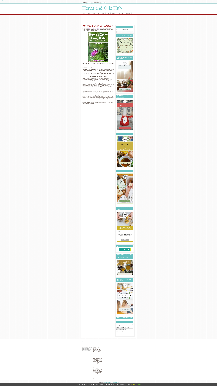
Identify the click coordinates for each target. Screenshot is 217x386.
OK (139, 384)
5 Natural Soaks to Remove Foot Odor (122, 331)
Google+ (1, 0)
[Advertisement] (108, 19)
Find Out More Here (133, 384)
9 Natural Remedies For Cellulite (121, 329)
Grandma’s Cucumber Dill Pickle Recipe (122, 327)
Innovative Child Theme (107, 382)
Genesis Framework (116, 382)
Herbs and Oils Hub (102, 7)
